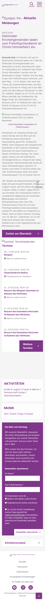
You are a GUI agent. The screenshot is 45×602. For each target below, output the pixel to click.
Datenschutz (22, 571)
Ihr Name (9, 473)
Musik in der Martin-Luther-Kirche (21, 499)
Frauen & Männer (30, 389)
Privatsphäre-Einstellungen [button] (22, 576)
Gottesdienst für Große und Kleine (22, 503)
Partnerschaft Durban (14, 392)
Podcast (29, 414)
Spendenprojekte (12, 395)
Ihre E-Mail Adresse (14, 485)
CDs (6, 414)
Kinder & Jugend (12, 389)
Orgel (20, 414)
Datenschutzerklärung (14, 515)
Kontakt (22, 561)
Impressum (22, 566)
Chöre (13, 414)
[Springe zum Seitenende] (39, 596)
